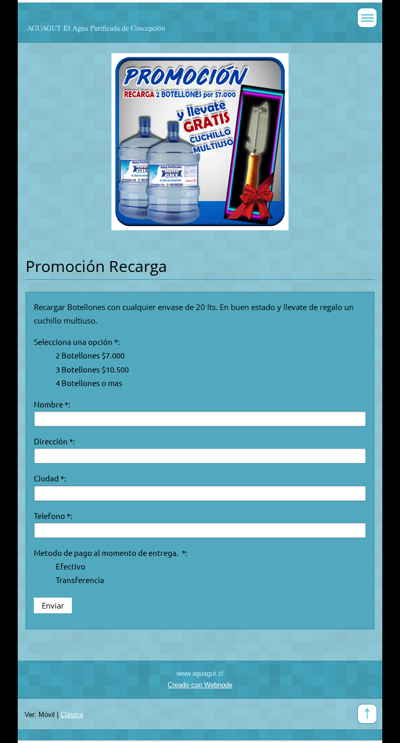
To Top (367, 714)
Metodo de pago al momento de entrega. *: (111, 553)
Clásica (71, 715)
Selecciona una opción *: (77, 341)
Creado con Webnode (200, 685)
